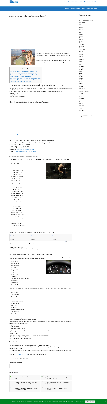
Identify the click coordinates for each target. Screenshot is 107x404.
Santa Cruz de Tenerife (84, 91)
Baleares (81, 36)
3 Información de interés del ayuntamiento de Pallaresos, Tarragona (25, 74)
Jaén (80, 64)
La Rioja (81, 68)
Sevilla (80, 95)
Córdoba (81, 51)
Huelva (80, 61)
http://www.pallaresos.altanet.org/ (25, 149)
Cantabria (81, 44)
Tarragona (75, 8)
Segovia (81, 93)
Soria (80, 96)
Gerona (81, 54)
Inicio (71, 8)
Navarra (81, 83)
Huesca (81, 63)
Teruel (80, 100)
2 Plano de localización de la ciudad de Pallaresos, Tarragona (23, 73)
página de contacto (23, 354)
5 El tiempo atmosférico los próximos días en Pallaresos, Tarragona (25, 78)
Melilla (80, 80)
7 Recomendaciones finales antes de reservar (20, 81)
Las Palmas (82, 69)
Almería (81, 29)
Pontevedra (82, 88)
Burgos (81, 39)
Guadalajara (82, 58)
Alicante (81, 27)
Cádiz (80, 42)
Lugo (80, 75)
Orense (81, 85)
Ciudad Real (82, 49)
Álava (80, 24)
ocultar (30, 68)
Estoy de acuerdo (90, 401)
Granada (81, 56)
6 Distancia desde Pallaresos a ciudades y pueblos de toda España (25, 79)
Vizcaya (81, 107)
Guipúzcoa (81, 59)
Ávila (80, 32)
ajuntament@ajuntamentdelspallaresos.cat (25, 151)
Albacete (81, 26)
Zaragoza (81, 110)
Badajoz (81, 34)
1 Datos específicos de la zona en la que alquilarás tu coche (23, 71)
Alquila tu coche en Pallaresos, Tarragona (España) (27, 16)
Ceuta (80, 48)
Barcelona (81, 37)
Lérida (80, 73)
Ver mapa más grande (15, 134)
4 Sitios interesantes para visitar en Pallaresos (20, 76)
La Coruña (81, 66)
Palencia (81, 86)
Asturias (81, 31)
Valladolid (81, 105)
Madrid (81, 76)
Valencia (81, 103)
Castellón (81, 46)
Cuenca (81, 53)
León (80, 71)
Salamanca (81, 90)
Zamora (81, 108)
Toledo (81, 101)
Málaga (81, 78)
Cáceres (81, 41)
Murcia (80, 81)
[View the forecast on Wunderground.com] (68, 241)
